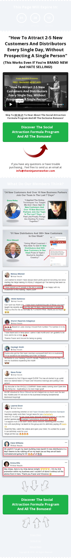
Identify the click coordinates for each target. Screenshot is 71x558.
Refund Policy (35, 547)
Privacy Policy (35, 535)
